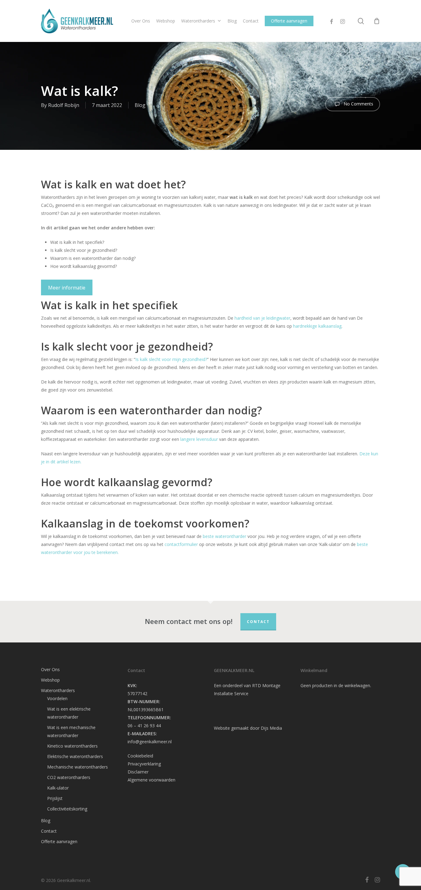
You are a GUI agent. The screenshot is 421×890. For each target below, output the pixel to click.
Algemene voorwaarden (151, 780)
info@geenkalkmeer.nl (150, 741)
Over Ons (50, 669)
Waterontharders (58, 690)
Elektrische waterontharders (75, 756)
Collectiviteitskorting (67, 809)
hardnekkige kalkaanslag (317, 326)
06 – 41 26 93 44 (144, 725)
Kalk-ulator (58, 788)
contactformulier (180, 544)
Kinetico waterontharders (72, 746)
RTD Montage (266, 685)
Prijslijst (55, 798)
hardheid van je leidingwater (262, 318)
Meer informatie (66, 287)
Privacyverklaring (144, 764)
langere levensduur (199, 439)
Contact (258, 621)
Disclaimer (138, 772)
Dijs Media (271, 728)
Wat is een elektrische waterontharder (69, 713)
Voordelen (57, 698)
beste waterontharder (224, 536)
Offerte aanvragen (59, 841)
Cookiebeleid (140, 756)
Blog (140, 105)
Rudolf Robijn (63, 105)
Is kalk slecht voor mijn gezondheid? (171, 359)
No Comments (357, 104)
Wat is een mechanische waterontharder (71, 731)
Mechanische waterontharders (77, 767)
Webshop (50, 680)
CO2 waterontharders (68, 777)
